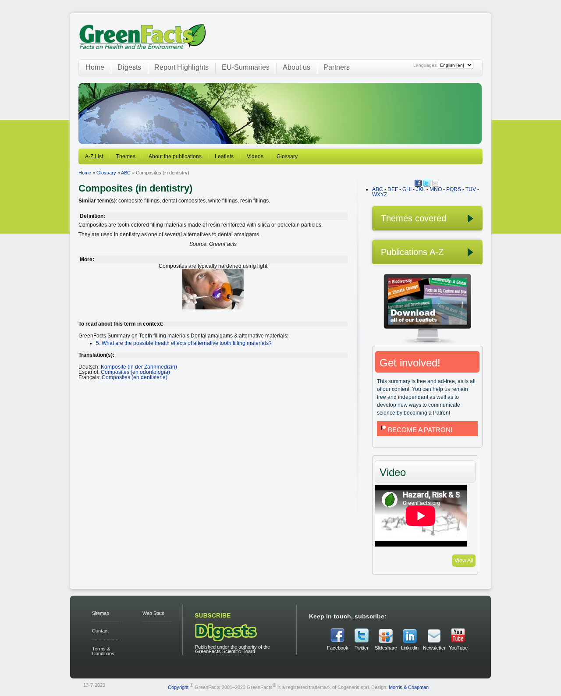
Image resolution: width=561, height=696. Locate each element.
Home (94, 67)
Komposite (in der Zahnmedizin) (139, 367)
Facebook (337, 647)
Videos (255, 156)
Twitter (362, 647)
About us (296, 67)
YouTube (458, 647)
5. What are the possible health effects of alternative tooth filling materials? (184, 343)
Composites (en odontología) (135, 372)
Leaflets (224, 156)
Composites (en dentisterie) (134, 377)
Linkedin (410, 647)
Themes (125, 156)
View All (463, 561)
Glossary (287, 156)
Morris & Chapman (409, 686)
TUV (470, 189)
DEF (392, 189)
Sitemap (100, 613)
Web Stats (153, 613)
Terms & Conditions (103, 651)
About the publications (175, 156)
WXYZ (379, 195)
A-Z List (94, 156)
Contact (100, 630)
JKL (420, 189)
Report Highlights (181, 67)
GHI (407, 189)
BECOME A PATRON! (420, 429)
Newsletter (434, 647)
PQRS (453, 189)
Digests (129, 67)
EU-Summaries (246, 67)
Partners (336, 67)
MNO (436, 189)
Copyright (178, 686)
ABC (126, 172)
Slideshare (386, 647)
